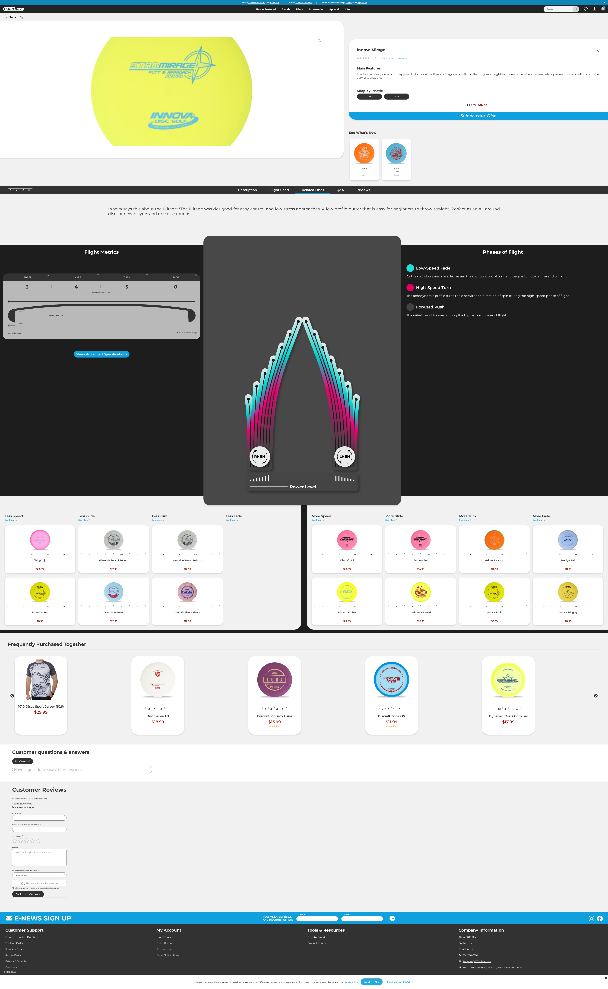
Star (396, 96)
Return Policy (13, 955)
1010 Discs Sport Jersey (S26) (41, 706)
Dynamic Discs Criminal (508, 716)
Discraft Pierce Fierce (187, 612)
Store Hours (465, 949)
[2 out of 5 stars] (21, 840)
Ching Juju (40, 560)
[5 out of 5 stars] (38, 840)
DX (369, 96)
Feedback (11, 967)
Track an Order (14, 943)
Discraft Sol (347, 560)
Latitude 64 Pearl (420, 612)
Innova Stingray (568, 612)
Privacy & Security (15, 961)
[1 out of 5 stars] (15, 840)
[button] (586, 9)
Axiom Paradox (494, 560)
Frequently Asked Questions (22, 937)
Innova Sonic (40, 612)
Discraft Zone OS (391, 716)
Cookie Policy (351, 982)
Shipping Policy (14, 949)
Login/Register (165, 937)
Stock (364, 168)
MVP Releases (256, 2)
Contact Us (465, 943)
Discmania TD (157, 716)
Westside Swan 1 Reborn (113, 560)
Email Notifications (167, 955)
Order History (164, 943)
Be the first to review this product (391, 58)
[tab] (247, 191)
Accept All (371, 981)
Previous (12, 696)
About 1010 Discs (468, 937)
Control (274, 2)
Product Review (316, 943)
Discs (349, 2)
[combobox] (561, 9)
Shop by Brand (316, 937)
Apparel (362, 2)
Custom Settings (399, 981)
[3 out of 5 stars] (27, 840)
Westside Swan (113, 612)
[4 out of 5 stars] (33, 840)
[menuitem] (266, 9)
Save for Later (164, 949)
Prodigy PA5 (567, 560)
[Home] (21, 17)
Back (12, 17)
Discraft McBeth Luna (274, 716)
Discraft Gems (304, 2)
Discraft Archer (347, 612)
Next (596, 696)
